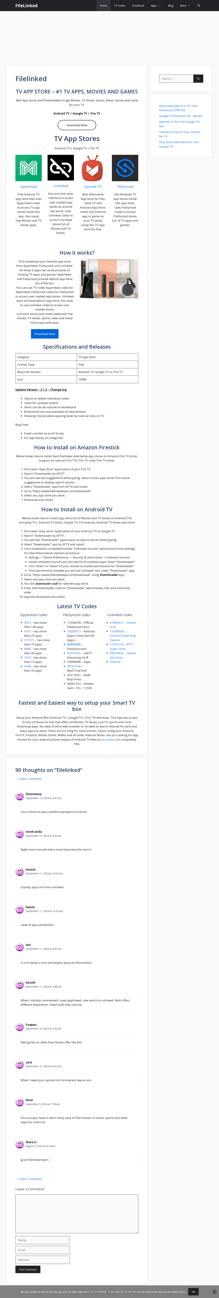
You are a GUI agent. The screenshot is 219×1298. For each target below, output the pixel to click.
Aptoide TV (93, 186)
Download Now (77, 125)
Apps (154, 5)
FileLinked (26, 5)
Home (103, 5)
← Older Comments (28, 779)
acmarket (108, 739)
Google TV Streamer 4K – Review (180, 116)
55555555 (74, 653)
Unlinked (61, 186)
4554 (28, 623)
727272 (29, 640)
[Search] (198, 78)
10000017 (74, 631)
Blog (170, 5)
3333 (27, 657)
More (183, 5)
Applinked (28, 186)
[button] (199, 5)
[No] (214, 1292)
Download (138, 5)
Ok (193, 1291)
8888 (27, 649)
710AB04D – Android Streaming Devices (123, 635)
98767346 (74, 666)
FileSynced (125, 186)
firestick (115, 662)
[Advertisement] (109, 37)
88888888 (74, 644)
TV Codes (119, 5)
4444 (27, 666)
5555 (27, 631)
